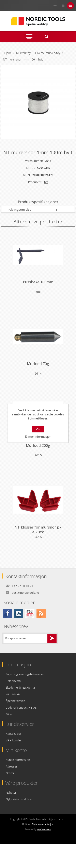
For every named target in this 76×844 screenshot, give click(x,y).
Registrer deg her (55, 5)
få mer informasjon (38, 436)
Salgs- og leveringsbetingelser (25, 674)
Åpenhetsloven (15, 701)
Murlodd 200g (38, 445)
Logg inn (62, 5)
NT (46, 182)
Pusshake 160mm (38, 281)
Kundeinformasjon (18, 760)
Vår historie (13, 694)
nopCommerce (44, 829)
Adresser (11, 766)
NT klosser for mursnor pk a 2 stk (38, 529)
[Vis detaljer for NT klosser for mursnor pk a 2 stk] (38, 500)
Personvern (13, 681)
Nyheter (11, 792)
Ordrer (10, 773)
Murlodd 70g (38, 363)
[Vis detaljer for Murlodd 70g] (38, 336)
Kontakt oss (13, 734)
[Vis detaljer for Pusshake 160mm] (38, 254)
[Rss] (41, 613)
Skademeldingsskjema (20, 687)
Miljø (9, 714)
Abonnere (52, 638)
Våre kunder (13, 740)
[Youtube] (29, 613)
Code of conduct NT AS (21, 707)
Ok (38, 429)
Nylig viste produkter (19, 799)
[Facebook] (7, 613)
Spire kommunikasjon (42, 824)
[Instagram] (18, 613)
